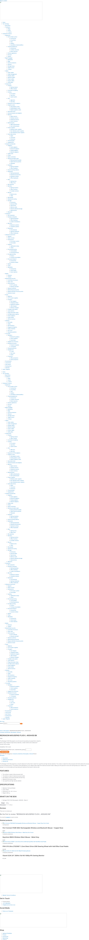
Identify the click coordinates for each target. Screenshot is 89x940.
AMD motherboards (14, 124)
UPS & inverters (11, 319)
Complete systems (14, 226)
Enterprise (12, 139)
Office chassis (13, 88)
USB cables (10, 82)
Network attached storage (16, 208)
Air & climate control (12, 36)
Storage (9, 200)
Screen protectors (12, 62)
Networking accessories (13, 289)
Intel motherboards (14, 126)
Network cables (11, 77)
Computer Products (7, 33)
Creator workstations (15, 221)
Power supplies (11, 127)
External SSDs (13, 204)
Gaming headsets (14, 166)
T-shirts (10, 32)
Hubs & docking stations (13, 169)
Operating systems (12, 332)
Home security (11, 283)
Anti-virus (10, 330)
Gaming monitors (14, 187)
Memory (10, 114)
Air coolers (12, 93)
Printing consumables (15, 257)
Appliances (7, 35)
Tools (9, 265)
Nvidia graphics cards (15, 108)
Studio (11, 354)
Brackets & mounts (12, 343)
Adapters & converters (13, 341)
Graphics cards (11, 105)
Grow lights (13, 242)
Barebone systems (14, 225)
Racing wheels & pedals (15, 160)
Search (1, 723)
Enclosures (13, 202)
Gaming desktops (14, 218)
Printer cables (11, 80)
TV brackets (13, 346)
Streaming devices (12, 348)
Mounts (9, 192)
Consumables (13, 251)
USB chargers (13, 306)
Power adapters (11, 315)
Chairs (9, 155)
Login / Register (6, 369)
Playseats (12, 163)
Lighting (10, 244)
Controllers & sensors (13, 280)
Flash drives (13, 205)
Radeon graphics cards (15, 109)
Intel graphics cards (14, 106)
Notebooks (10, 228)
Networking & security (10, 278)
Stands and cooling (12, 199)
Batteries (10, 296)
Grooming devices (14, 252)
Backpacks (10, 59)
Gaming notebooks (14, 231)
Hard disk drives (11, 111)
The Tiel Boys (6, 24)
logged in (8, 817)
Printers (12, 255)
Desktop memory (14, 118)
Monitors (10, 186)
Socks (9, 30)
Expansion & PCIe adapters (14, 103)
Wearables (10, 267)
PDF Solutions (11, 325)
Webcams (10, 212)
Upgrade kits (11, 142)
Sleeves (10, 64)
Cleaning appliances (12, 46)
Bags (9, 61)
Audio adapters (13, 147)
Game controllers (12, 156)
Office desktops (14, 220)
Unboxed (7, 367)
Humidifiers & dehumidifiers (16, 45)
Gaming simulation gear (13, 158)
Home (4, 22)
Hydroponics (11, 239)
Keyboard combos (14, 176)
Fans (11, 41)
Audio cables (11, 72)
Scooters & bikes (14, 262)
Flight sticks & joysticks (15, 161)
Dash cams (10, 281)
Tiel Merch (7, 27)
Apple (11, 135)
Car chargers (13, 301)
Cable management (12, 74)
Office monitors (14, 189)
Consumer (12, 137)
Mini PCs (10, 223)
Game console (11, 238)
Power (6, 294)
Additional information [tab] (8, 759)
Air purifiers (13, 40)
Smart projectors (14, 359)
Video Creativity (11, 328)
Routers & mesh (11, 293)
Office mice (13, 182)
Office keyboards (14, 178)
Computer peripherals (10, 144)
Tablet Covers (11, 67)
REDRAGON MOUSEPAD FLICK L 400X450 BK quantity (12, 749)
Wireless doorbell (14, 286)
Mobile (6, 273)
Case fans (12, 95)
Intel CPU (12, 101)
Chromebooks (13, 229)
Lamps (11, 247)
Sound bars (13, 340)
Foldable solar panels (13, 309)
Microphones (11, 184)
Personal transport (12, 259)
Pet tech (10, 54)
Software (7, 320)
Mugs (9, 28)
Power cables (11, 79)
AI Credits (10, 322)
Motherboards (11, 122)
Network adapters (14, 152)
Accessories (13, 38)
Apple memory (13, 116)
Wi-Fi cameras (13, 285)
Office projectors (14, 358)
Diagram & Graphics (12, 327)
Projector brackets (14, 345)
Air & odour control (14, 241)
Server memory (14, 121)
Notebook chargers (14, 304)
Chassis (9, 85)
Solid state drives (12, 134)
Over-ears (12, 353)
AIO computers (11, 215)
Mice (9, 179)
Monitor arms (13, 194)
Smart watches (13, 272)
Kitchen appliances (12, 53)
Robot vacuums (14, 51)
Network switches (12, 288)
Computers (7, 213)
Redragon (2, 755)
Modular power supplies (16, 129)
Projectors (10, 356)
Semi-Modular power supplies (17, 132)
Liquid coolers (13, 96)
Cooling (9, 92)
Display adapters (14, 150)
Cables (6, 71)
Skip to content (3, 0)
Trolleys (10, 69)
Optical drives (13, 210)
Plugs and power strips (13, 312)
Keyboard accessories (15, 174)
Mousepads (10, 197)
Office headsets (14, 168)
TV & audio (7, 333)
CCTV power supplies (13, 298)
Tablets (9, 276)
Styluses (10, 275)
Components (8, 84)
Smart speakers (14, 338)
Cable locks (10, 153)
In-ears (12, 351)
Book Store (7, 25)
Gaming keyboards (14, 173)
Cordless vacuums (14, 49)
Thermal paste (11, 140)
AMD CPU (12, 100)
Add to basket (4, 751)
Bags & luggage (8, 58)
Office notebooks (14, 233)
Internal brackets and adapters (15, 113)
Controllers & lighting (13, 90)
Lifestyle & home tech (10, 234)
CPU (9, 98)
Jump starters (11, 311)
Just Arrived (8, 362)
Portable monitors (14, 191)
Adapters (10, 145)
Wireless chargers (14, 307)
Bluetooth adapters (14, 148)
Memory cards (13, 207)
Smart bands (13, 270)
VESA (11, 195)
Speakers (10, 335)
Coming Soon (8, 366)
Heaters (12, 43)
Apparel (9, 236)
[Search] (21, 723)
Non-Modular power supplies (17, 131)
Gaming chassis (14, 87)
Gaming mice (13, 181)
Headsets (10, 165)
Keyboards (10, 171)
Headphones (11, 349)
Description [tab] (5, 758)
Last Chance (8, 364)
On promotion (8, 361)
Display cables (11, 75)
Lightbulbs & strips (14, 246)
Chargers (10, 299)
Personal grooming (12, 249)
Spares (9, 56)
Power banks (11, 317)
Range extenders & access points (15, 291)
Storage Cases (11, 66)
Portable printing (12, 254)
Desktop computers (12, 217)
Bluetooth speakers (14, 336)
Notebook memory (14, 119)
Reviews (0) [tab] (5, 761)
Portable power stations (13, 314)
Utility (9, 323)
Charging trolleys (14, 302)
